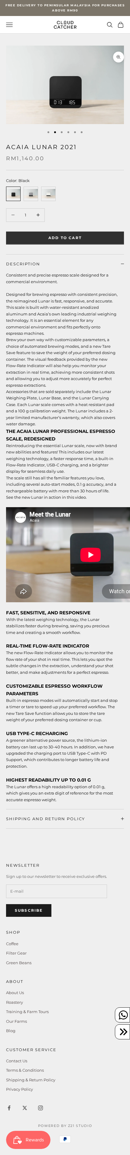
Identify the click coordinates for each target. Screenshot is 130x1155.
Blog (10, 1030)
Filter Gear (16, 953)
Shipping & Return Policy (30, 1079)
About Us (15, 992)
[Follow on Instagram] (40, 1108)
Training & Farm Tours (27, 1011)
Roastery (14, 1002)
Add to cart (65, 237)
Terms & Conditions (25, 1070)
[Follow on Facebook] (9, 1108)
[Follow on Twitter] (25, 1108)
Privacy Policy (19, 1089)
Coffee (12, 943)
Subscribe (29, 910)
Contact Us (16, 1060)
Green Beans (18, 962)
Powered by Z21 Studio (65, 1126)
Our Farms (16, 1021)
